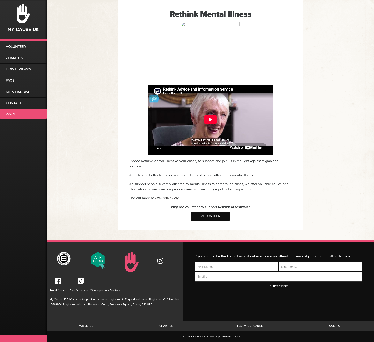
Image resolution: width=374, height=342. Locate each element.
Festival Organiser (251, 326)
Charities (14, 58)
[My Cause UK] (23, 20)
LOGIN (10, 114)
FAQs (10, 80)
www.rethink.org (167, 198)
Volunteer (16, 46)
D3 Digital (235, 336)
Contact (14, 103)
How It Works (18, 69)
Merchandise (18, 92)
